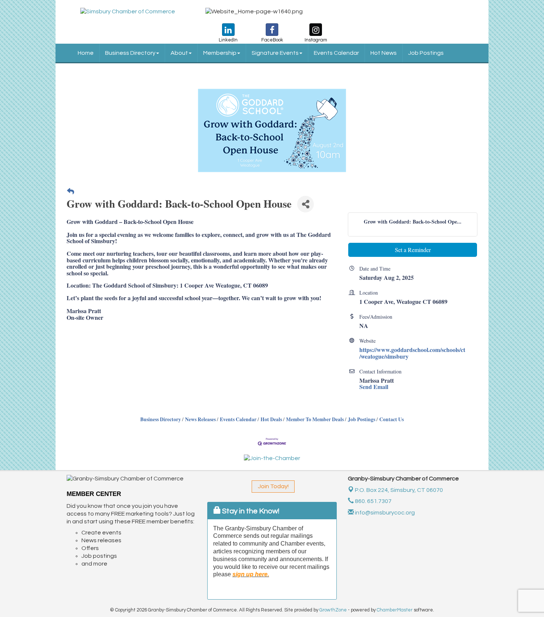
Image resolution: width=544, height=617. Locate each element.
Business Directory (130, 53)
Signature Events (275, 53)
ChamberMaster (395, 610)
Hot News (383, 53)
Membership (219, 53)
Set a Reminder (413, 250)
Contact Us (391, 419)
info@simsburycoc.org (384, 513)
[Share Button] (305, 204)
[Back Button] (70, 191)
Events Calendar (336, 53)
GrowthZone (333, 610)
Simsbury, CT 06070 (399, 490)
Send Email (373, 386)
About (179, 53)
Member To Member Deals (315, 419)
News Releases (200, 419)
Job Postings (426, 53)
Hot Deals (271, 419)
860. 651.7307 (373, 501)
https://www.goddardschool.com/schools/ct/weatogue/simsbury (412, 353)
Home (86, 53)
